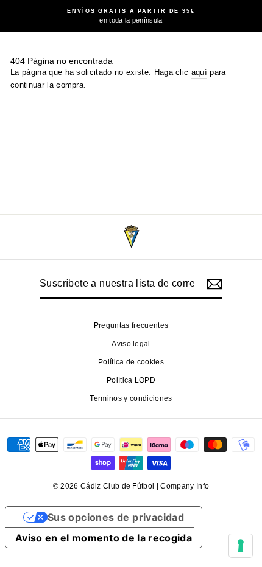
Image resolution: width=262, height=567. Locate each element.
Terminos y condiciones (131, 398)
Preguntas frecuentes (131, 325)
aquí (199, 72)
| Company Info (183, 486)
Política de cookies (131, 362)
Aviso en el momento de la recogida (103, 538)
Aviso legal (131, 343)
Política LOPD (131, 380)
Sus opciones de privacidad (116, 517)
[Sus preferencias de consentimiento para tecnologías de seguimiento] (240, 545)
